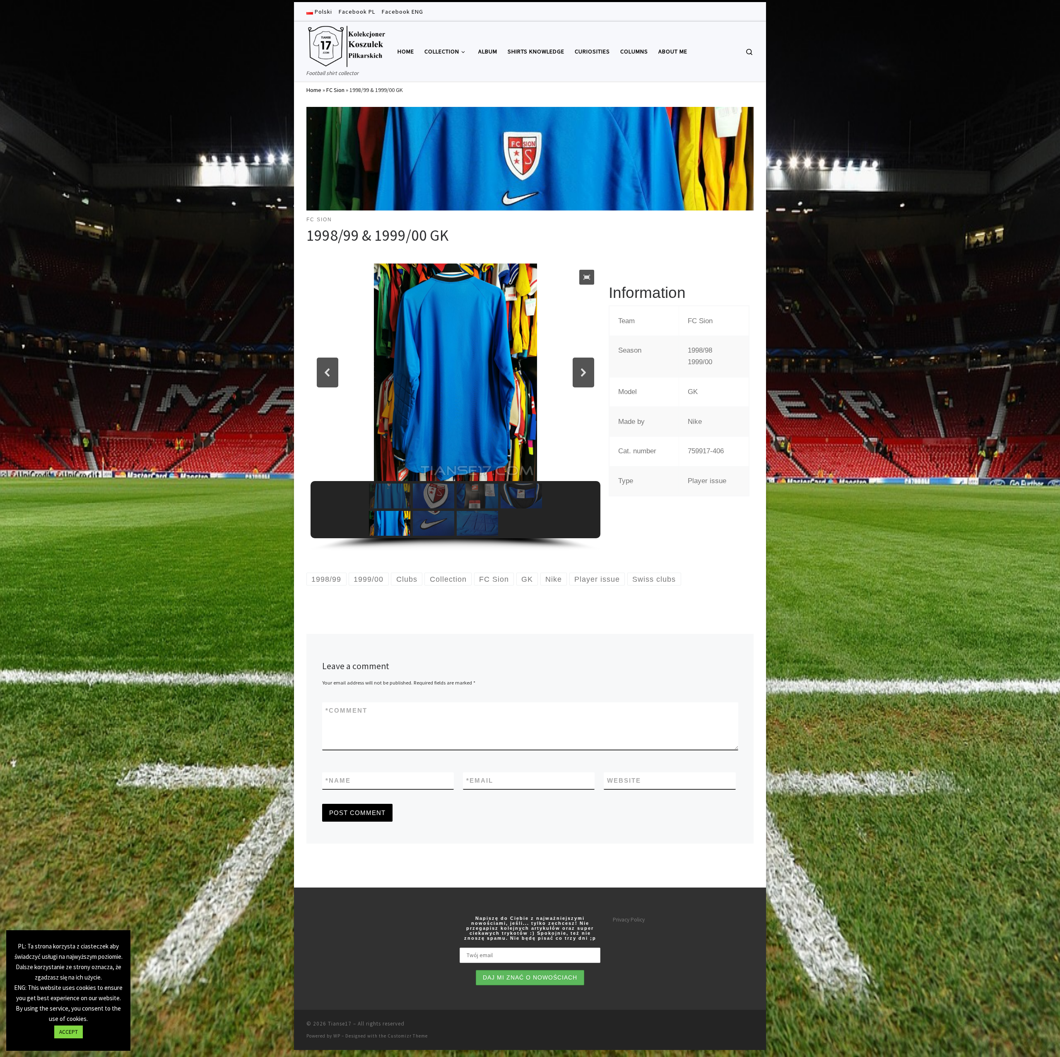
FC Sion (335, 90)
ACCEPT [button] (68, 1031)
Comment (346, 710)
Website (624, 780)
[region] (455, 407)
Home (313, 90)
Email (479, 780)
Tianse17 (340, 1023)
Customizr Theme (408, 1036)
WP (336, 1036)
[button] (586, 277)
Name (338, 780)
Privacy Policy (629, 919)
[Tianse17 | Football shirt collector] (345, 45)
